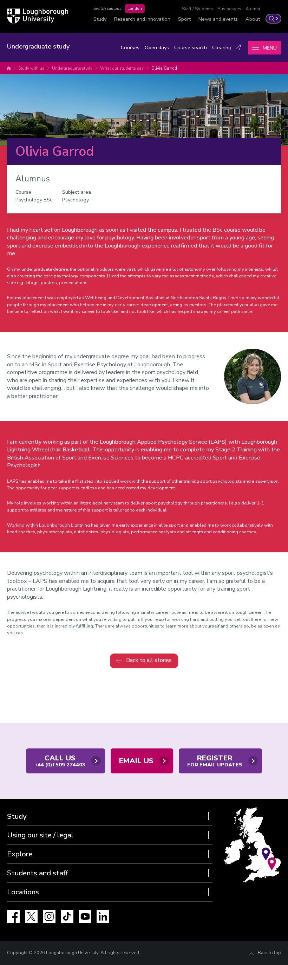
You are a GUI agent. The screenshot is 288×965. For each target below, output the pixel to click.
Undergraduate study (72, 68)
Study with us (31, 68)
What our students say (122, 68)
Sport (184, 18)
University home (9, 68)
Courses (130, 47)
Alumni (253, 9)
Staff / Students (197, 9)
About (253, 18)
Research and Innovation (142, 18)
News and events (218, 18)
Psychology (75, 199)
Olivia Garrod (164, 68)
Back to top (269, 953)
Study (99, 18)
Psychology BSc (33, 199)
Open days (157, 47)
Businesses (229, 9)
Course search (190, 47)
